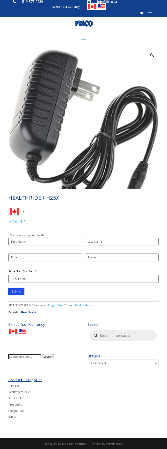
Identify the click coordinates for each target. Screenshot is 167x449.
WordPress (114, 444)
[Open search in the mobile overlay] (123, 335)
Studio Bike (15, 398)
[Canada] (92, 6)
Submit (16, 291)
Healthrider (82, 305)
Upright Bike (55, 305)
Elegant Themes (74, 444)
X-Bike (12, 417)
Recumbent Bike (19, 392)
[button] (152, 55)
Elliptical (13, 386)
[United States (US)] (101, 6)
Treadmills (15, 404)
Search (47, 356)
